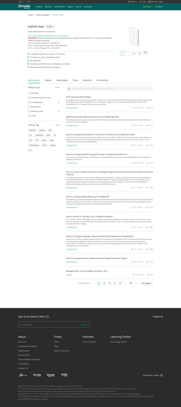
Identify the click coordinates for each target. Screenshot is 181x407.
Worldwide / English (151, 375)
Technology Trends (118, 342)
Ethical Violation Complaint (29, 359)
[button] (133, 2)
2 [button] (104, 283)
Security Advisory (61, 350)
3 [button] (109, 283)
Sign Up (84, 324)
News (56, 342)
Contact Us (23, 368)
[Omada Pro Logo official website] (20, 1)
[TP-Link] (23, 375)
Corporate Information (27, 346)
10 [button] (131, 283)
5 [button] (120, 283)
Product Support (43, 15)
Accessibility (23, 363)
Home (30, 15)
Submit (69, 89)
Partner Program (89, 342)
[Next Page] (136, 283)
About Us (22, 342)
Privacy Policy (24, 355)
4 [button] (114, 283)
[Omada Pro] (50, 375)
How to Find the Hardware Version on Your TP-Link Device (48, 35)
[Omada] (37, 375)
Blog (56, 346)
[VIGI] (64, 375)
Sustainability (23, 350)
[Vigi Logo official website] (28, 1)
